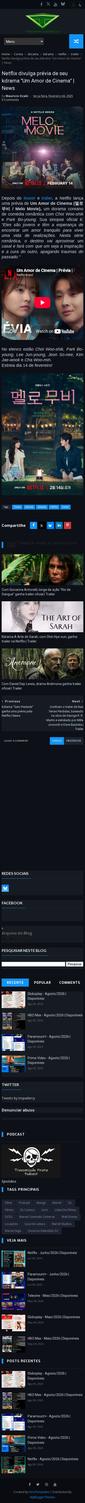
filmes (9, 1210)
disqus (57, 740)
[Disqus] (42, 804)
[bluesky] (63, 4)
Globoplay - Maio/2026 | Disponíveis (54, 1317)
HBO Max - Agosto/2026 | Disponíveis (55, 1015)
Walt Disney (69, 1217)
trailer (75, 54)
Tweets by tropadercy (18, 1098)
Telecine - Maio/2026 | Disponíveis (53, 1295)
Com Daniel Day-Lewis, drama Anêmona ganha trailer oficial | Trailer (41, 686)
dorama (33, 54)
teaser (29, 198)
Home (6, 54)
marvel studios (62, 1224)
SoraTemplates (39, 1492)
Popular (42, 982)
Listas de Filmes (65, 1210)
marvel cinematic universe (37, 1217)
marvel (56, 1203)
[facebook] (41, 4)
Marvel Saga (13, 1231)
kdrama (48, 54)
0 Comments (10, 100)
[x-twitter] (48, 4)
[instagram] (46, 1485)
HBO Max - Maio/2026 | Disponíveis (53, 1338)
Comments (69, 982)
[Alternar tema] (76, 5)
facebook (73, 740)
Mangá (41, 1203)
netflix (62, 54)
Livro (44, 1210)
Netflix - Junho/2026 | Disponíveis (52, 1253)
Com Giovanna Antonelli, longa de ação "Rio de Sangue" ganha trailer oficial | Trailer (36, 592)
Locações (11, 1224)
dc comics (27, 1210)
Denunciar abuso (18, 1110)
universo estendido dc (43, 1231)
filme (8, 1203)
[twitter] (37, 1485)
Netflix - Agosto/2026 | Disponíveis (53, 1459)
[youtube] (55, 4)
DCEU (9, 1217)
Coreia (18, 54)
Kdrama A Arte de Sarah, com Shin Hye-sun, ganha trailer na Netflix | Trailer (39, 639)
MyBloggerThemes (42, 1497)
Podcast (24, 1203)
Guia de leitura (35, 1224)
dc (70, 1203)
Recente (15, 982)
